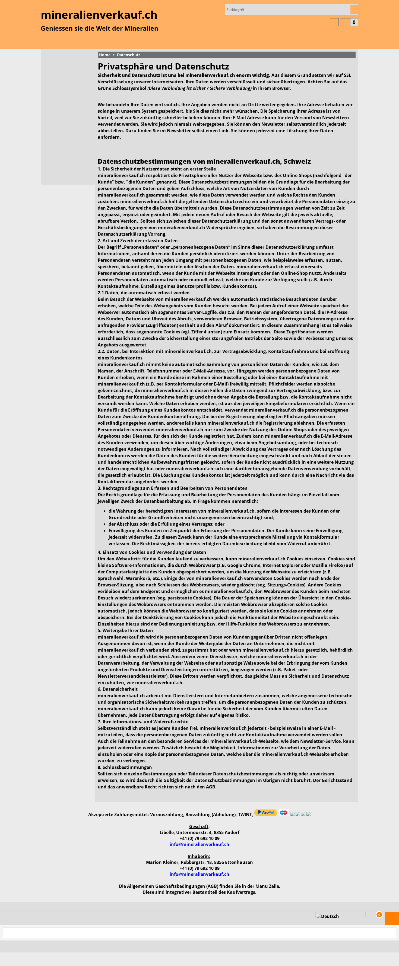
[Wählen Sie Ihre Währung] (334, 22)
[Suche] (354, 9)
